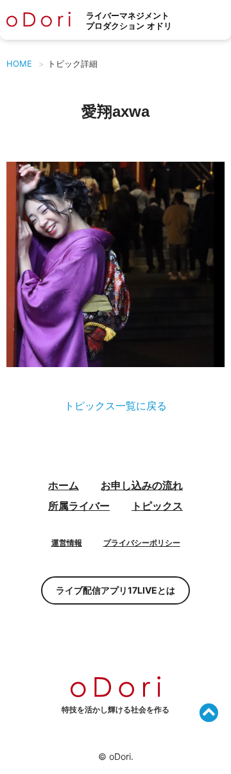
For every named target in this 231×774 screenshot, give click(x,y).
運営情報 (66, 542)
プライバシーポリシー (141, 542)
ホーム (63, 485)
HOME (19, 63)
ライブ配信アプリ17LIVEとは (115, 590)
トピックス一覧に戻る (115, 405)
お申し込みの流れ (142, 485)
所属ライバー (79, 505)
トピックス (157, 505)
